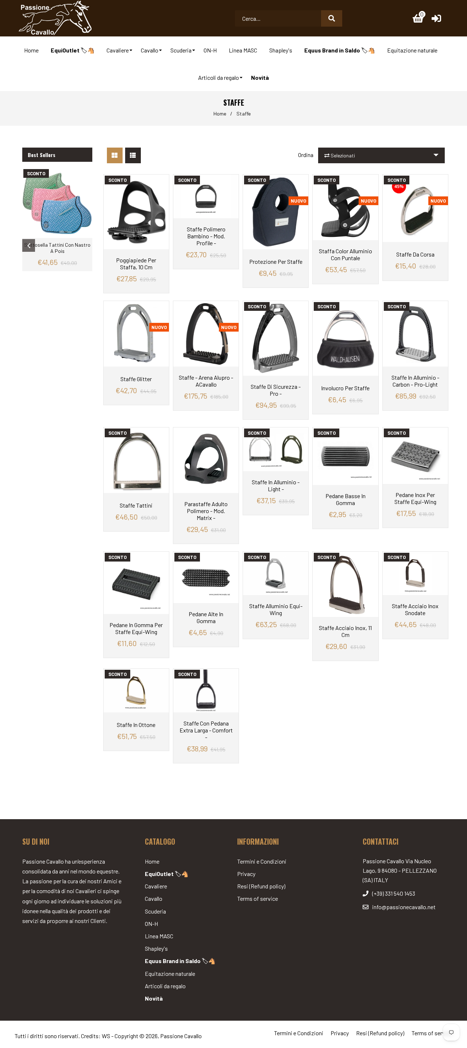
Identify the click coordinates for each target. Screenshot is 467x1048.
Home (219, 113)
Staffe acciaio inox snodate (415, 609)
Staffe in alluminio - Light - (276, 485)
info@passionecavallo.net (404, 906)
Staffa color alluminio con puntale (345, 254)
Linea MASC (159, 935)
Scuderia (155, 911)
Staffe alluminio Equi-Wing (275, 609)
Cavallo (153, 898)
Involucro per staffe (345, 387)
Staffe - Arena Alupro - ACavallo (206, 381)
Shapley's (156, 948)
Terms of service (257, 898)
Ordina (305, 154)
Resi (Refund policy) (261, 886)
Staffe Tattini (136, 505)
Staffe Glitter (136, 378)
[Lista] (133, 155)
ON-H (151, 923)
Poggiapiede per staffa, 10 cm (136, 263)
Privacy (246, 873)
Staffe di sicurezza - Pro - (276, 390)
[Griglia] (115, 155)
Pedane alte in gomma (206, 617)
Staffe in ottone (136, 724)
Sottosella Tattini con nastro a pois (57, 248)
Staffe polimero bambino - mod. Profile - (206, 236)
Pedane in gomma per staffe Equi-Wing (136, 628)
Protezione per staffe (275, 261)
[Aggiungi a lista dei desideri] (161, 180)
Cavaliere (156, 886)
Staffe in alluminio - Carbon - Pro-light (415, 381)
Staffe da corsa (415, 254)
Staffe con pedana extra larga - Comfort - (206, 730)
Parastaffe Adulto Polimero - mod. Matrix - (206, 510)
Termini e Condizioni (261, 861)
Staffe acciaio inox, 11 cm (345, 631)
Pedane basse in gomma (345, 499)
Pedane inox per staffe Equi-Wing (415, 498)
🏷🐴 (167, 873)
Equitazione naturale (170, 973)
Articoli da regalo (165, 985)
